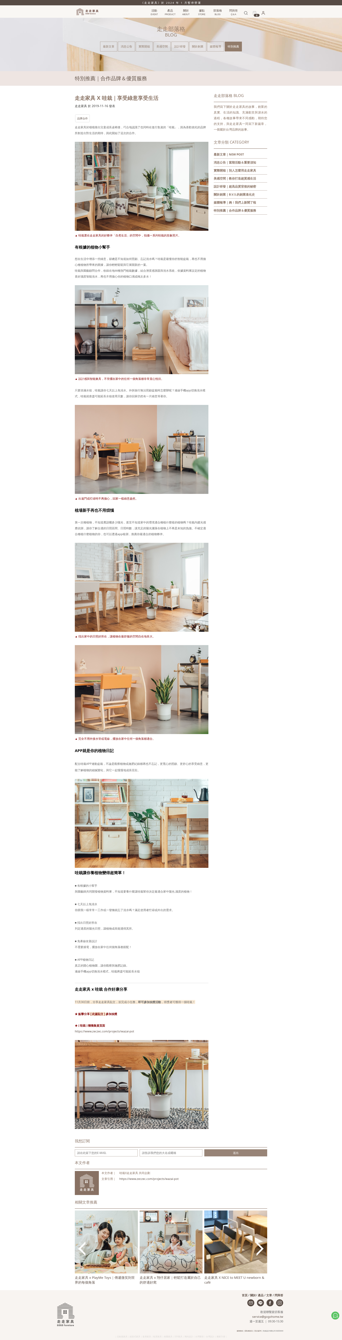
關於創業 (197, 46)
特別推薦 (233, 46)
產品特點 (169, 20)
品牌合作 (82, 118)
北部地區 (201, 20)
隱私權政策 (249, 1331)
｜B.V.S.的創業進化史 (234, 194)
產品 (261, 1295)
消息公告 (217, 20)
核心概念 (185, 20)
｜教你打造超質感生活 (235, 178)
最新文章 (108, 46)
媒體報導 (215, 46)
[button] (263, 14)
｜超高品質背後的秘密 (235, 186)
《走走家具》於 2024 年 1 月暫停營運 (171, 2)
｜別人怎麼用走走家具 (235, 170)
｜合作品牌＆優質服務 (235, 210)
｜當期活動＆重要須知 (235, 162)
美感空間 (162, 46)
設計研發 (180, 46)
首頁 (245, 1295)
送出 (236, 1153)
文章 (269, 1295)
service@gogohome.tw (267, 1317)
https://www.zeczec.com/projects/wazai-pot (104, 1031)
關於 (253, 1295)
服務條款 (240, 1331)
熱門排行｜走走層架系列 (158, 19)
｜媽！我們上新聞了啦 (235, 202)
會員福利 (262, 20)
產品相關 (233, 20)
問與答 (279, 1295)
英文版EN (257, 1331)
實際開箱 (144, 46)
